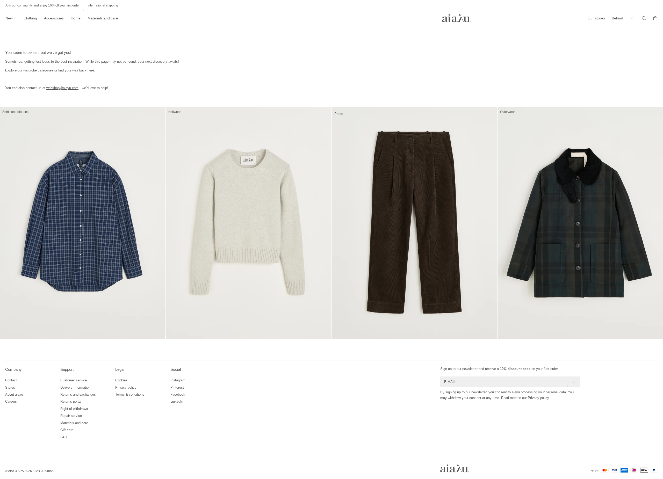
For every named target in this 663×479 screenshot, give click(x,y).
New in (11, 18)
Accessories (54, 18)
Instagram (177, 380)
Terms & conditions (129, 394)
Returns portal (70, 401)
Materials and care (103, 18)
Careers (11, 401)
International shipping (103, 5)
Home (76, 18)
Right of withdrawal (74, 409)
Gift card (66, 430)
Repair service (71, 416)
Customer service (73, 380)
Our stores (596, 18)
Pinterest (177, 387)
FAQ (63, 437)
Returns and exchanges (78, 394)
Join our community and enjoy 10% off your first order (42, 5)
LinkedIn (176, 401)
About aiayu (14, 394)
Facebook (177, 394)
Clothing (30, 18)
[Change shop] (632, 18)
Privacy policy (125, 387)
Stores (10, 387)
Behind (617, 18)
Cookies (121, 380)
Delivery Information (75, 387)
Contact (11, 380)
